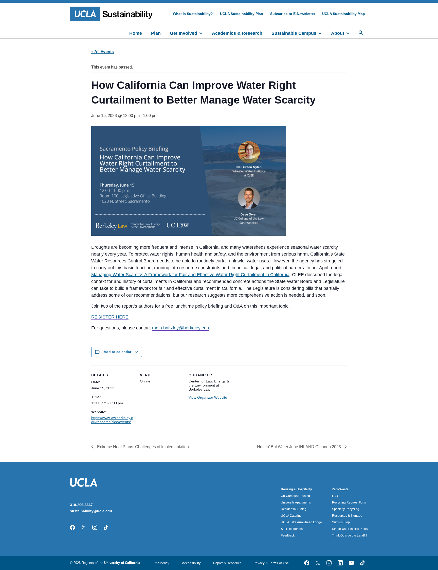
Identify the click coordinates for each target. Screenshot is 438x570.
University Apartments (296, 502)
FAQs (335, 496)
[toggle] (203, 32)
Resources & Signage (347, 515)
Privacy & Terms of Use (271, 563)
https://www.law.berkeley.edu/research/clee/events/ (112, 420)
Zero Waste (340, 489)
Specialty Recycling (345, 509)
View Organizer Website (208, 397)
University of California (122, 563)
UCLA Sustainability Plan (241, 14)
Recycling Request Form (349, 502)
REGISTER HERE (110, 317)
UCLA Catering (291, 515)
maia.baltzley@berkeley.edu (180, 327)
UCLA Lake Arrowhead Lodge (301, 522)
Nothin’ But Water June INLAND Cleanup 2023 (299, 447)
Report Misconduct (227, 563)
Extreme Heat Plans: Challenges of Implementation (142, 447)
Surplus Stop (341, 522)
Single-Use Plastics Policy (350, 529)
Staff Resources (292, 529)
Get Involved (183, 33)
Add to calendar (117, 352)
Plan (156, 33)
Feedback (288, 535)
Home (135, 33)
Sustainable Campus (293, 33)
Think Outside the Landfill (349, 535)
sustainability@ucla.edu (91, 511)
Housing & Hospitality (296, 489)
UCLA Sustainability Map (343, 14)
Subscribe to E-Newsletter (292, 14)
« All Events (102, 51)
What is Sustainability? (193, 14)
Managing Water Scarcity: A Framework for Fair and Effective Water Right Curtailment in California (190, 274)
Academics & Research (237, 33)
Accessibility (191, 563)
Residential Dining (293, 509)
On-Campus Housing (295, 496)
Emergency (161, 563)
